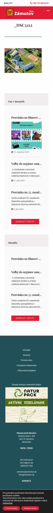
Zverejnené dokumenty (26, 365)
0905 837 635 (26, 466)
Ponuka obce (26, 360)
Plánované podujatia (27, 370)
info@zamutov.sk (26, 475)
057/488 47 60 (26, 463)
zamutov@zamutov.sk (26, 472)
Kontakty (26, 481)
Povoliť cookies (11, 508)
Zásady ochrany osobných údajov (26, 384)
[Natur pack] (26, 405)
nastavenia (7, 503)
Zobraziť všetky (25, 221)
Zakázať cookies (30, 508)
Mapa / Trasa (26, 448)
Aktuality (26, 350)
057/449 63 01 (26, 460)
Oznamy (26, 355)
